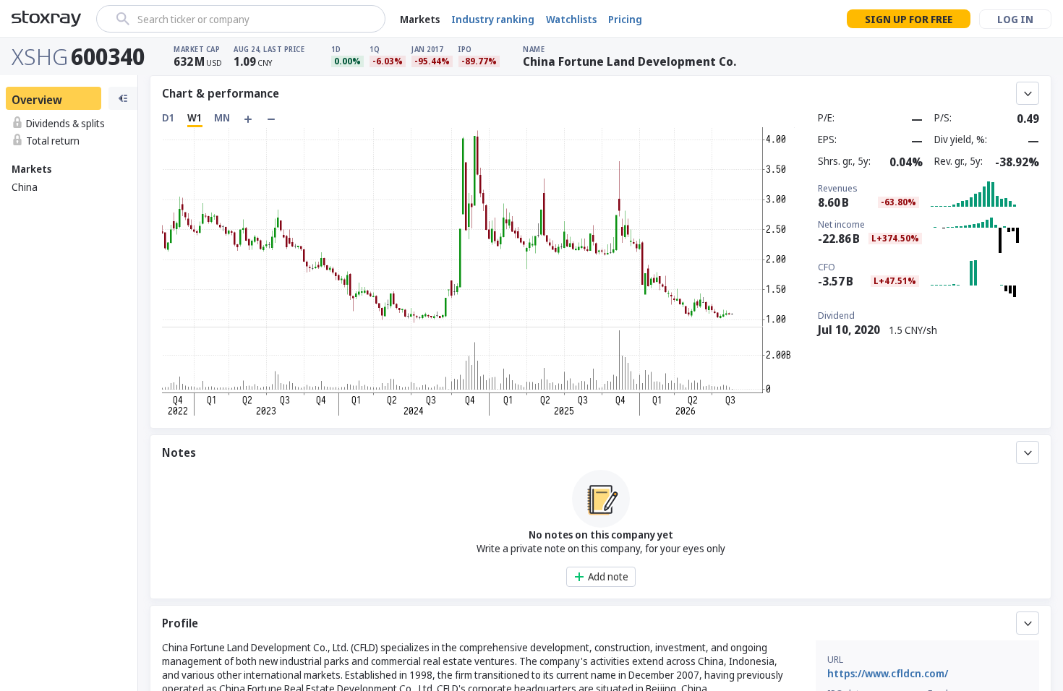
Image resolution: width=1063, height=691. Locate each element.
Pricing (625, 19)
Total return (53, 140)
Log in (1015, 19)
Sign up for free (908, 19)
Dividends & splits (65, 123)
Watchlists (571, 19)
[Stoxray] (47, 19)
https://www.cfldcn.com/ (887, 673)
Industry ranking (492, 19)
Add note (608, 576)
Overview (37, 100)
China (25, 187)
